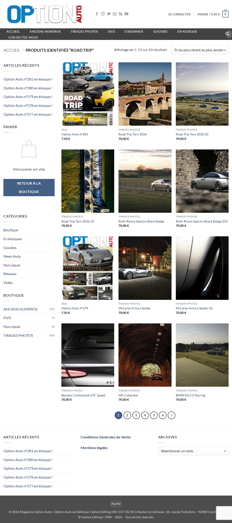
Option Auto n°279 (74, 308)
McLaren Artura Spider (134, 308)
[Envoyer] (227, 34)
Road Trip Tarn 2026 (132, 134)
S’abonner (134, 31)
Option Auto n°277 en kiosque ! (28, 114)
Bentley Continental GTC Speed (83, 395)
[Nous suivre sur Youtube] (126, 14)
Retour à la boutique (29, 187)
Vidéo (8, 282)
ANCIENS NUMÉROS (20, 309)
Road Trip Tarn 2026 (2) (192, 134)
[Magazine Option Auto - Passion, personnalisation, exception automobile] (45, 14)
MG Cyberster (128, 395)
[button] (179, 14)
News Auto (12, 256)
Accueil (11, 50)
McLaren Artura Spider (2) (194, 308)
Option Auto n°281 (74, 134)
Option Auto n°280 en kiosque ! (28, 88)
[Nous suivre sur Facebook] (97, 14)
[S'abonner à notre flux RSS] (120, 14)
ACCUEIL (13, 31)
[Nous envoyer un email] (114, 14)
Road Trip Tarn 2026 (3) (77, 221)
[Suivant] (171, 415)
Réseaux (10, 273)
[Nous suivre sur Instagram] (103, 14)
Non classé (11, 265)
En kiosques (12, 239)
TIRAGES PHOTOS (18, 335)
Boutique (10, 230)
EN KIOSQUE (187, 31)
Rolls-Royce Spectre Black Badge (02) (202, 221)
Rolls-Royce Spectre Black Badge (141, 221)
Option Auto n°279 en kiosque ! (28, 96)
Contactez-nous (23, 37)
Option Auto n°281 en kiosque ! (28, 79)
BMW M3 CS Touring (190, 395)
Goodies (160, 31)
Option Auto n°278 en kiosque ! (28, 105)
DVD (7, 317)
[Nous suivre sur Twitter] (109, 14)
